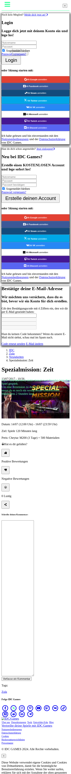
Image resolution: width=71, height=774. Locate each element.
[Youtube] (38, 708)
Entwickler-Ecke (40, 722)
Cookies (5, 736)
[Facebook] (5, 708)
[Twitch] (47, 708)
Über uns (6, 722)
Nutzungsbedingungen (12, 729)
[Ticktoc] (63, 708)
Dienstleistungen (18, 722)
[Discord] (5, 714)
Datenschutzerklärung (11, 733)
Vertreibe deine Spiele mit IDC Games (27, 725)
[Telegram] (30, 714)
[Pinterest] (30, 708)
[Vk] (55, 708)
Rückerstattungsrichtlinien (13, 739)
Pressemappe (7, 743)
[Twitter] (13, 708)
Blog (51, 722)
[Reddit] (13, 714)
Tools (29, 722)
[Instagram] (22, 708)
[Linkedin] (22, 714)
